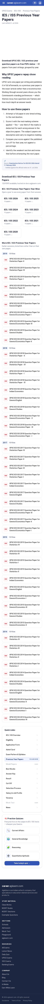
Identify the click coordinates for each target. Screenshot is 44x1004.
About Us (5, 974)
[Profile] (40, 3)
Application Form (13, 745)
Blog (3, 978)
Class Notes (6, 905)
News (8, 807)
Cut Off (9, 783)
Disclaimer (5, 1000)
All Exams (6, 948)
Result (8, 779)
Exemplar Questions (10, 915)
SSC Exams (6, 961)
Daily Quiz (6, 954)
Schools (5, 925)
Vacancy (9, 798)
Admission (6, 928)
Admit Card (10, 750)
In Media (5, 984)
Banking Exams (8, 965)
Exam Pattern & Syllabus (16, 754)
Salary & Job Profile (14, 793)
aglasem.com (7, 938)
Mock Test (6, 931)
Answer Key (10, 774)
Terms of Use (16, 1000)
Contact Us (6, 981)
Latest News (7, 951)
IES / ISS (17, 11)
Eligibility (9, 740)
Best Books (10, 769)
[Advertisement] (22, 41)
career (16, 3)
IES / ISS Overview (13, 735)
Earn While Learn (8, 988)
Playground (6, 935)
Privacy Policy (27, 1000)
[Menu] (3, 3)
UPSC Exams (7, 11)
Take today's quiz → (22, 863)
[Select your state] (35, 2)
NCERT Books (7, 908)
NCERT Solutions (8, 912)
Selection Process (13, 788)
